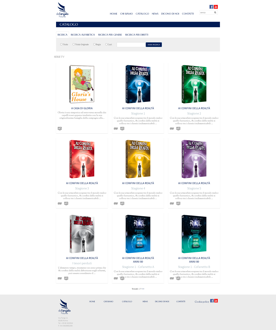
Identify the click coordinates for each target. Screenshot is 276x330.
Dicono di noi (170, 13)
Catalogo (142, 13)
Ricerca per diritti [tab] (136, 34)
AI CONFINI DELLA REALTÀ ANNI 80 (138, 259)
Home (113, 13)
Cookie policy (202, 302)
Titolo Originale (82, 44)
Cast (109, 44)
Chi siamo (126, 13)
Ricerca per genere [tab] (110, 34)
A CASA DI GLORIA (82, 108)
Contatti (188, 13)
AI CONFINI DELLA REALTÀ (138, 108)
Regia (98, 44)
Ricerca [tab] (62, 34)
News (155, 13)
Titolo (65, 44)
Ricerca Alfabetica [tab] (83, 34)
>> (143, 289)
